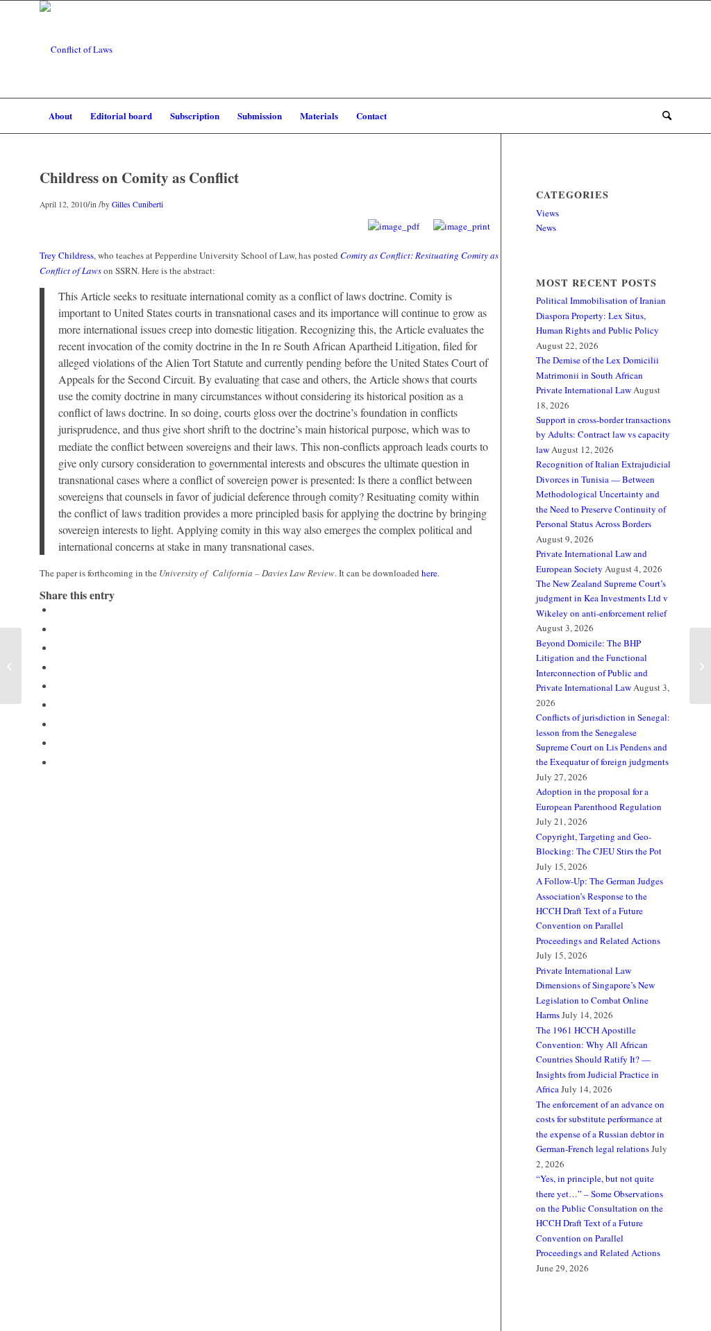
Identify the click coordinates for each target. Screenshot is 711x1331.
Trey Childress (67, 255)
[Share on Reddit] (56, 743)
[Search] (662, 115)
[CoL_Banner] (76, 49)
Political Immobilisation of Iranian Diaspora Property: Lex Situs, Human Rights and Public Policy (601, 315)
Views (547, 213)
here (429, 573)
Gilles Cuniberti (137, 204)
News (546, 227)
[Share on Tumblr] (56, 704)
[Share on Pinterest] (56, 667)
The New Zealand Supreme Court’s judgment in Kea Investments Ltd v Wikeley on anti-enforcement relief (602, 598)
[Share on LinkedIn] (56, 686)
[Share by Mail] (56, 762)
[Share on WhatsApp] (56, 648)
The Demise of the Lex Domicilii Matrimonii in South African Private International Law (597, 375)
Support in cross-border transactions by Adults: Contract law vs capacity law (603, 434)
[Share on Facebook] (56, 609)
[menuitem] (60, 115)
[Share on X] (56, 629)
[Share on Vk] (56, 724)
